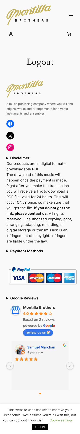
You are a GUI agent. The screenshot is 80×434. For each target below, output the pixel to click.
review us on (36, 332)
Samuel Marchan (41, 347)
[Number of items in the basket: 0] (69, 33)
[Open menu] (71, 14)
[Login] (10, 33)
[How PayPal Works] (43, 286)
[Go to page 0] (40, 393)
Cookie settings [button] (61, 420)
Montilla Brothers (39, 307)
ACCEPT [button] (40, 427)
